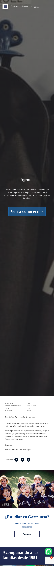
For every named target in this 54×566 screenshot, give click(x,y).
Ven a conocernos (27, 211)
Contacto (24, 6)
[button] (48, 551)
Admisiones (15, 6)
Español (37, 7)
